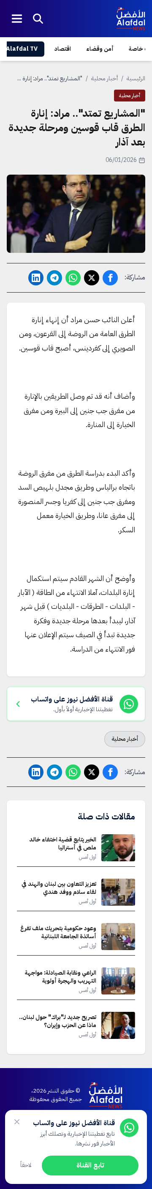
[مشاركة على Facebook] (110, 277)
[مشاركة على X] (91, 277)
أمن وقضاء (100, 48)
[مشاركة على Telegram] (54, 277)
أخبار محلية (104, 78)
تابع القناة (90, 1165)
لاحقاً (26, 1165)
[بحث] (38, 18)
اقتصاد (62, 48)
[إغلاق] (17, 1122)
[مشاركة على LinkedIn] (35, 277)
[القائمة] (17, 18)
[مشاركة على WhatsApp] (73, 277)
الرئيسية (136, 78)
